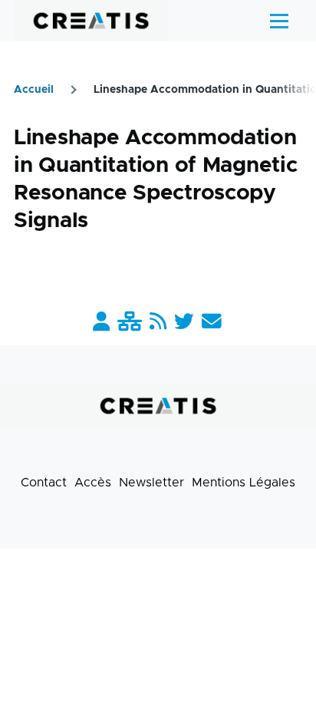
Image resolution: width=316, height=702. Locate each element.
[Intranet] (129, 322)
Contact (44, 482)
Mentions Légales (243, 482)
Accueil (34, 89)
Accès (92, 482)
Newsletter (151, 482)
